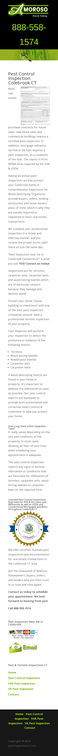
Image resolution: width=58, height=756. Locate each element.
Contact (13, 694)
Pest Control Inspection (24, 678)
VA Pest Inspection (20, 689)
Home (12, 672)
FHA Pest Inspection (21, 683)
